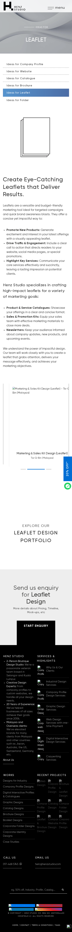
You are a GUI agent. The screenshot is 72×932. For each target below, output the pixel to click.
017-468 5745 (11, 864)
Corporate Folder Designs (19, 826)
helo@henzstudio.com (48, 864)
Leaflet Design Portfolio (36, 533)
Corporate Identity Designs (14, 834)
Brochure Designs (13, 814)
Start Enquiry (36, 625)
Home (15, 925)
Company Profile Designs (18, 787)
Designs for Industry (15, 781)
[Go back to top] (69, 927)
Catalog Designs (13, 808)
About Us (8, 760)
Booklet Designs (12, 820)
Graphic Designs (13, 802)
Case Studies (11, 842)
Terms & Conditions (42, 925)
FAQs (57, 925)
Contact (24, 925)
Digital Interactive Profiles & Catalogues (18, 795)
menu (60, 8)
